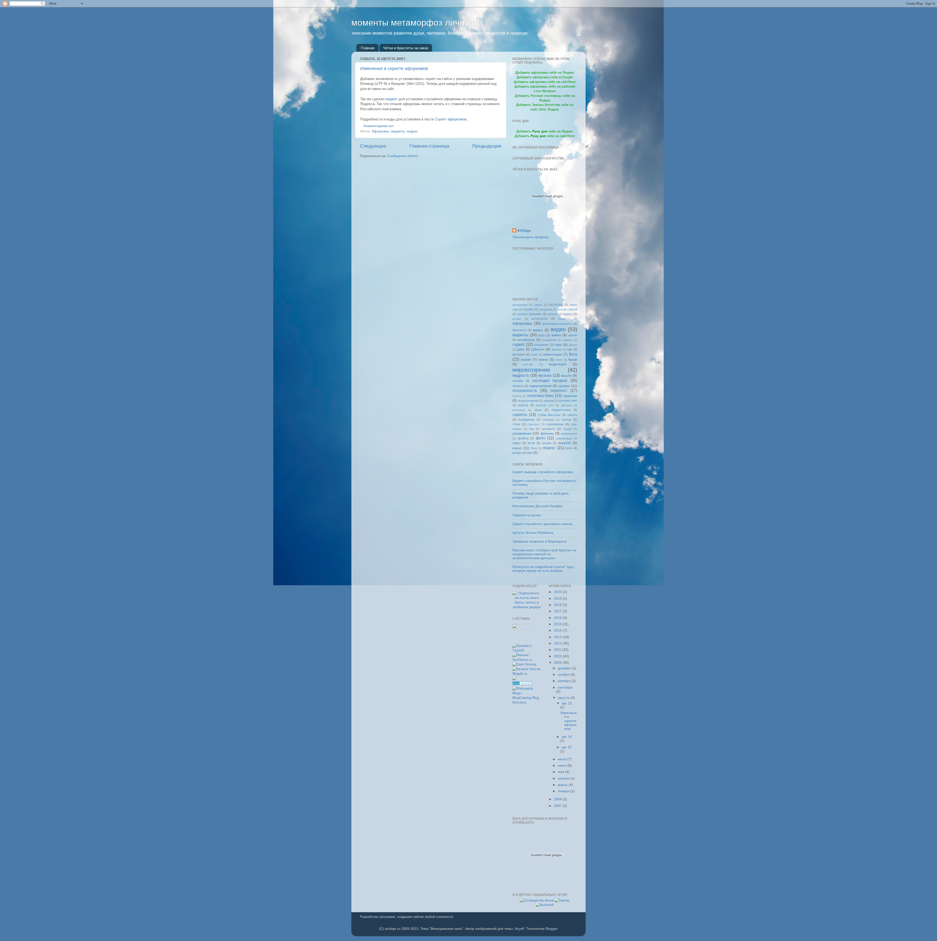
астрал (516, 318)
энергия (564, 443)
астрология (540, 318)
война (556, 335)
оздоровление (540, 386)
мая (561, 772)
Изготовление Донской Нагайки (537, 506)
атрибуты (564, 318)
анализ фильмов (529, 314)
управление (521, 433)
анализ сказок (567, 309)
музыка (544, 375)
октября (564, 681)
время (573, 335)
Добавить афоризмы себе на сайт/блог (545, 82)
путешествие (568, 400)
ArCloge (524, 230)
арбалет (553, 314)
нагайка (517, 381)
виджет (392, 99)
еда (569, 349)
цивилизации (564, 438)
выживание (549, 339)
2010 (558, 656)
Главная (368, 48)
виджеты (398, 131)
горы (558, 345)
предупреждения (528, 400)
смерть (572, 415)
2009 (558, 662)
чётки (531, 443)
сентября (565, 687)
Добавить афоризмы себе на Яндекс (544, 72)
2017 (558, 611)
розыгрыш (518, 409)
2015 (558, 624)
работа (523, 405)
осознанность (524, 390)
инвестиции (552, 354)
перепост (558, 390)
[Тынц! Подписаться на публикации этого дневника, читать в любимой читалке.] (526, 607)
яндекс (412, 131)
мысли (566, 375)
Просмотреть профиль (530, 237)
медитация (557, 364)
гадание (567, 339)
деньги (573, 344)
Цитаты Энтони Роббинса (532, 533)
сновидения (526, 419)
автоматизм (519, 304)
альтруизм (545, 309)
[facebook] (545, 905)
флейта (523, 438)
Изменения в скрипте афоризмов (394, 68)
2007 (558, 806)
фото (540, 438)
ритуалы (566, 405)
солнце (566, 419)
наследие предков (549, 380)
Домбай (556, 349)
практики (570, 396)
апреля (564, 778)
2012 (558, 643)
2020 (558, 592)
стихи (516, 424)
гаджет (518, 344)
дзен (520, 349)
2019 (558, 598)
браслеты (519, 330)
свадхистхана (560, 410)
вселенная (526, 340)
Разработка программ (377, 917)
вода (541, 335)
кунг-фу (528, 364)
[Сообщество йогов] (537, 900)
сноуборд (548, 419)
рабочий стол (545, 405)
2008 (558, 799)
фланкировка (569, 433)
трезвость (548, 429)
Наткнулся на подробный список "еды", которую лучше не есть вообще (543, 569)
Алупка (528, 309)
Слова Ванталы (549, 415)
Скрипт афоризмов (451, 119)
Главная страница (429, 146)
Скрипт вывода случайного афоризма (542, 472)
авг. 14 (567, 737)
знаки (534, 354)
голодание (541, 345)
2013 (558, 637)
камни (543, 359)
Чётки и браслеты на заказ (405, 48)
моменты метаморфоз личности (417, 23)
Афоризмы (380, 131)
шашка (546, 443)
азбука (538, 304)
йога (573, 354)
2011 (558, 650)
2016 (558, 618)
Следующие (373, 146)
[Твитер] (562, 900)
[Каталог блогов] (514, 679)
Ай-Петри (555, 305)
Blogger (551, 929)
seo (529, 453)
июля (562, 759)
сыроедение (555, 424)
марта (563, 785)
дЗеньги (538, 349)
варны (538, 330)
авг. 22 (567, 703)
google (517, 453)
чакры (516, 443)
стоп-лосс (533, 424)
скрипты (519, 414)
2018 (558, 605)
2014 (558, 630)
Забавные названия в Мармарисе (539, 541)
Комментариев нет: (380, 126)
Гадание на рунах (526, 515)
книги (559, 359)
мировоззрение (531, 370)
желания (518, 354)
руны (538, 410)
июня (562, 765)
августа (564, 698)
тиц (531, 429)
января (564, 791)
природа (549, 400)
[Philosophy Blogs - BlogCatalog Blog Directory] (526, 702)
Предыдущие (486, 146)
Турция (567, 428)
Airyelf (519, 929)
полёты (516, 396)
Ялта (534, 448)
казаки (526, 359)
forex (568, 448)
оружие (564, 386)
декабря (565, 668)
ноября (564, 674)
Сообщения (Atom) (402, 156)
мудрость (520, 375)
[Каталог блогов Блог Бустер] (522, 684)
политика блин (540, 395)
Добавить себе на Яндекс (544, 131)
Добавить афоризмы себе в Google (545, 77)
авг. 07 (567, 747)
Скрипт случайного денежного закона (542, 524)
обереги (518, 386)
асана (568, 314)
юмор (516, 448)
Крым (572, 359)
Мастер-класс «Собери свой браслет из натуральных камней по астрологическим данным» (544, 554)
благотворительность (557, 324)
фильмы (547, 433)
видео (558, 329)
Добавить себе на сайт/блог (545, 136)
